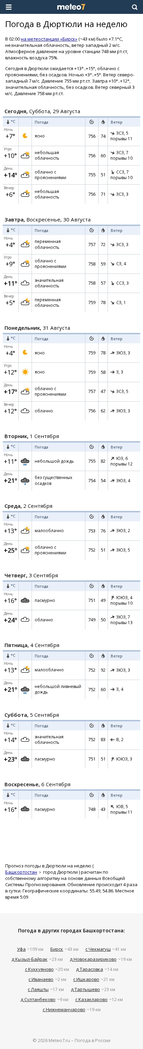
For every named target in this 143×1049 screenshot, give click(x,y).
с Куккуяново (39, 969)
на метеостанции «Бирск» (49, 39)
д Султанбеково (38, 999)
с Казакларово (91, 999)
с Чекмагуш (98, 949)
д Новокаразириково (93, 959)
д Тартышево (85, 989)
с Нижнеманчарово (64, 1009)
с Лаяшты (38, 989)
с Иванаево (40, 979)
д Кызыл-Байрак (29, 959)
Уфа (21, 949)
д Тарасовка (89, 969)
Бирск (56, 949)
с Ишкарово (86, 979)
